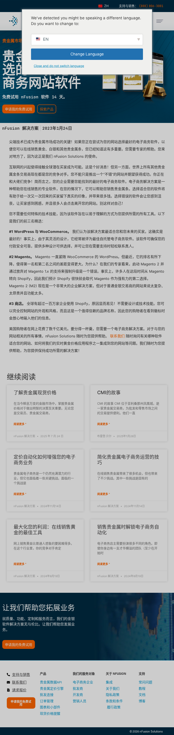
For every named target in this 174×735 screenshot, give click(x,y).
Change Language (87, 54)
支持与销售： (129, 6)
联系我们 (117, 336)
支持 (142, 673)
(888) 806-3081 (151, 6)
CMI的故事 (109, 392)
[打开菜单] (159, 21)
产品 (43, 673)
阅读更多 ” (20, 424)
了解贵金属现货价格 (35, 392)
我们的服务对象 (84, 673)
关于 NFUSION (116, 673)
